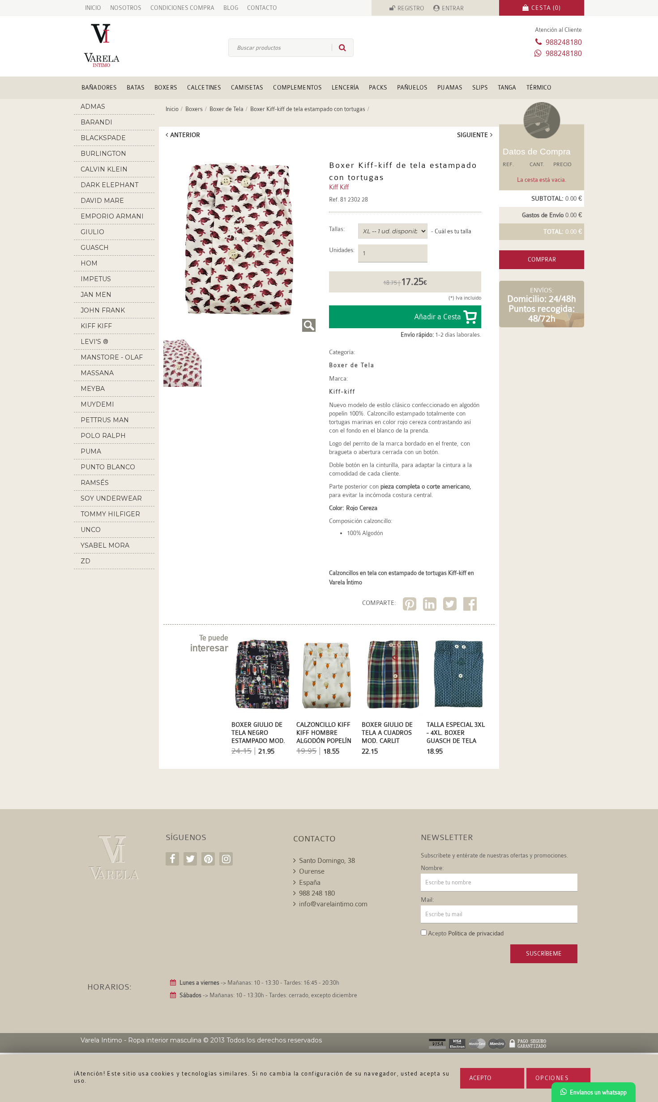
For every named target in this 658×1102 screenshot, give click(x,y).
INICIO (93, 7)
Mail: (427, 899)
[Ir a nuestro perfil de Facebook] (172, 859)
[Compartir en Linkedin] (431, 605)
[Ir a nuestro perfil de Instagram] (226, 859)
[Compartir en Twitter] (451, 605)
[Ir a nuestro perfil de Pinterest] (208, 859)
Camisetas (247, 87)
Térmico (539, 87)
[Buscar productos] (339, 47)
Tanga (507, 87)
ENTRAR (453, 8)
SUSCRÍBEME (544, 953)
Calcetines (204, 87)
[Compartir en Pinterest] (411, 605)
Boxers (165, 87)
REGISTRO (410, 8)
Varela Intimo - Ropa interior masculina (141, 1040)
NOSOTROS (125, 7)
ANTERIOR (185, 134)
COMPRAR (542, 259)
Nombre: (432, 867)
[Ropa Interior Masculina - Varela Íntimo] (116, 45)
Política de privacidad (476, 933)
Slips (480, 87)
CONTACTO (262, 7)
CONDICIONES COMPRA (182, 7)
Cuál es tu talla (453, 231)
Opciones (552, 1078)
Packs (378, 87)
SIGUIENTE (472, 134)
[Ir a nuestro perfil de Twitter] (190, 859)
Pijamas (449, 87)
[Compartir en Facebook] (471, 605)
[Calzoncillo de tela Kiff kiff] (239, 239)
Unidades (341, 250)
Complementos (297, 87)
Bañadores (99, 87)
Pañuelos (412, 87)
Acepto (480, 1078)
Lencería (345, 87)
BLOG (230, 7)
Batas (136, 87)
